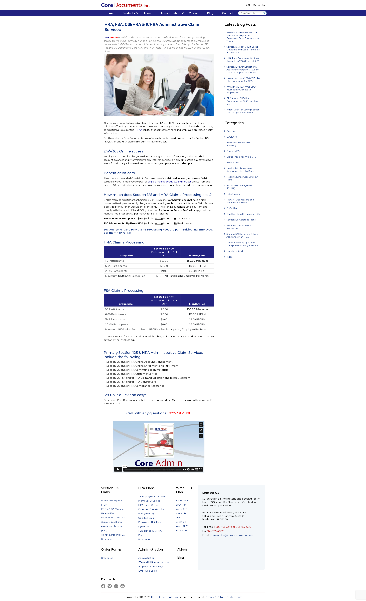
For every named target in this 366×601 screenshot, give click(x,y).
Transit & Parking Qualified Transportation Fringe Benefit (242, 244)
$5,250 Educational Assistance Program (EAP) (112, 526)
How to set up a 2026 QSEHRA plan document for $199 (243, 79)
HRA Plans (146, 488)
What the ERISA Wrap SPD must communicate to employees (241, 89)
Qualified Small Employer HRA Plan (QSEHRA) (149, 522)
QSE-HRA (231, 208)
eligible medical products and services (169, 181)
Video (229, 256)
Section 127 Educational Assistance (239, 227)
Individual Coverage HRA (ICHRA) (239, 187)
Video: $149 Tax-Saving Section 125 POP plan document (242, 111)
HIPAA (138, 130)
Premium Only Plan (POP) (112, 502)
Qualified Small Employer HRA (243, 214)
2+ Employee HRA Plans (152, 496)
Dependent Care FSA (113, 517)
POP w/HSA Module (112, 509)
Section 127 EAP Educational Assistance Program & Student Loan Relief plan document (242, 69)
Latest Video (233, 194)
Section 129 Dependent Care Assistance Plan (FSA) (242, 235)
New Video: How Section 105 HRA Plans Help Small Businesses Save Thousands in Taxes (242, 36)
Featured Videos (235, 151)
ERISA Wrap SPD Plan (182, 502)
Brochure (231, 131)
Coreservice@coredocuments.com (232, 535)
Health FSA (232, 162)
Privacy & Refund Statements (223, 597)
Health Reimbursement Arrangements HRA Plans (240, 169)
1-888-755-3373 (254, 5)
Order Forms (111, 549)
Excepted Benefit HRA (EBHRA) (238, 144)
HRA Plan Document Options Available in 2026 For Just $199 (242, 59)
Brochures (107, 539)
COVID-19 (231, 136)
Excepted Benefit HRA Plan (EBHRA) (151, 511)
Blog (180, 558)
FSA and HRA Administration (154, 562)
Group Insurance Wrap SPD (241, 156)
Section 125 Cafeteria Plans (240, 219)
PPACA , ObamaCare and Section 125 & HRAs (240, 201)
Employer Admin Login (151, 566)
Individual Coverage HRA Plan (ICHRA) (149, 502)
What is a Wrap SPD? (182, 524)
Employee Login (147, 570)
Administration (150, 549)
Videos (182, 549)
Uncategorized (234, 251)
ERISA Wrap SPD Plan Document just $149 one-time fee (242, 101)
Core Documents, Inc (164, 597)
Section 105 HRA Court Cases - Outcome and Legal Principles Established (242, 49)
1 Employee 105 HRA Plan (150, 532)
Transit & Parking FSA (113, 534)
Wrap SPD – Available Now (182, 513)
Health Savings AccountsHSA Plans (242, 178)
